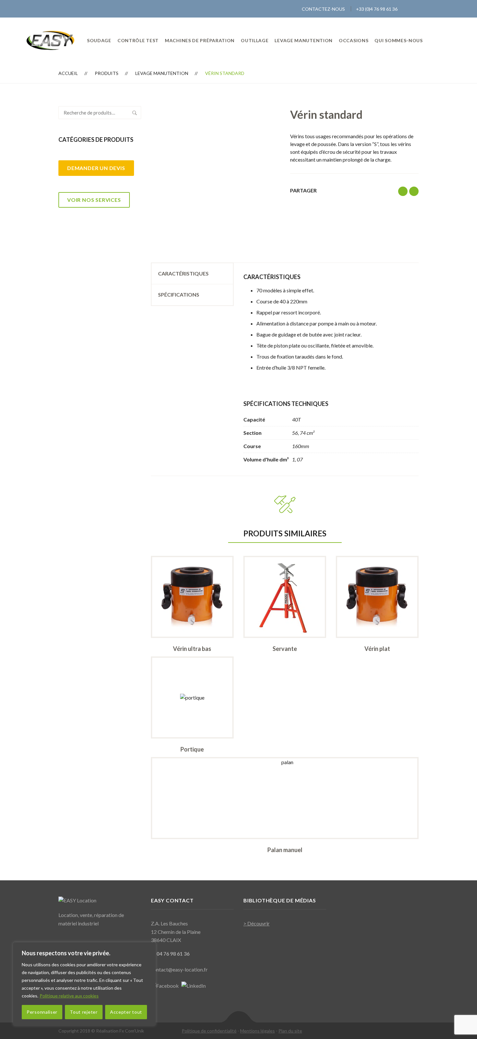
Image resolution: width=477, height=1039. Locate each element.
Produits (106, 73)
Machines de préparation (200, 40)
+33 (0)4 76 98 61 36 (377, 9)
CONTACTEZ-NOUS (323, 9)
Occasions (353, 40)
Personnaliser (42, 1012)
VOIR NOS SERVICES (94, 200)
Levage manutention (304, 40)
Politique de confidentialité (209, 1030)
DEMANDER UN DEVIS (96, 168)
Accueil (68, 73)
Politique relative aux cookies (69, 995)
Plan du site (290, 1030)
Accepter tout (126, 1012)
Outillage (254, 40)
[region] (84, 984)
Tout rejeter (83, 1012)
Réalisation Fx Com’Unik (120, 1030)
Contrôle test (138, 40)
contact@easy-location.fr (179, 969)
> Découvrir (256, 923)
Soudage (99, 40)
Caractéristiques (183, 273)
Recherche (134, 112)
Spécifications (178, 294)
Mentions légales (257, 1030)
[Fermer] (149, 948)
